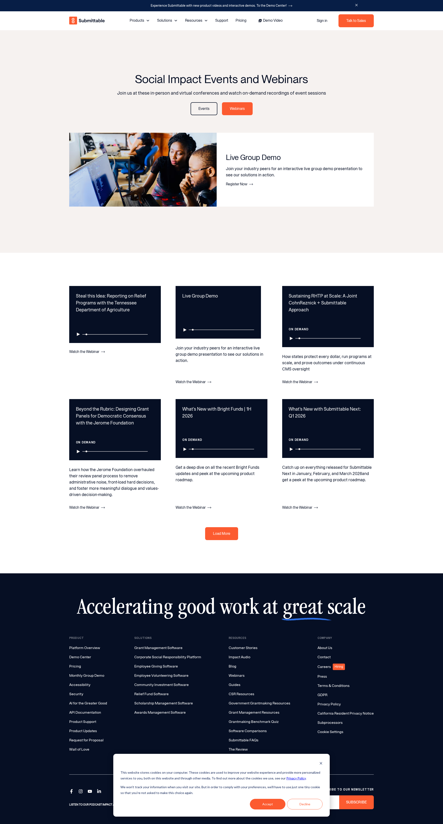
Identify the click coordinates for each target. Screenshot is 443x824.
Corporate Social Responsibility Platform (167, 657)
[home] (87, 21)
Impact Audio (239, 657)
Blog (232, 666)
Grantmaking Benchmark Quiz (254, 721)
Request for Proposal (86, 740)
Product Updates (83, 730)
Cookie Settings (330, 731)
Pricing (241, 20)
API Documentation (85, 712)
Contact (324, 657)
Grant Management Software (158, 647)
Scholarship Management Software (163, 703)
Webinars (237, 675)
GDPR (322, 694)
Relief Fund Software (151, 694)
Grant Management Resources (254, 712)
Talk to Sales (356, 20)
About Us (324, 647)
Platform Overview (84, 647)
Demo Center (80, 657)
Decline (304, 804)
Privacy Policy (296, 778)
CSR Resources (241, 694)
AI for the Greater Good (88, 703)
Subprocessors (330, 722)
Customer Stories (243, 647)
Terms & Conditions (333, 685)
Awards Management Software (160, 712)
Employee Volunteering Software (161, 675)
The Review (238, 749)
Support (221, 20)
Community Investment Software (161, 684)
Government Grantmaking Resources (259, 703)
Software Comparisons (248, 730)
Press (322, 676)
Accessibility (79, 684)
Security (76, 694)
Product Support (82, 721)
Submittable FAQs (243, 740)
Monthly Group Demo (86, 675)
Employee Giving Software (156, 666)
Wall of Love (79, 749)
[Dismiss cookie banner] (321, 764)
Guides (234, 684)
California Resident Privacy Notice (345, 713)
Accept (267, 804)
